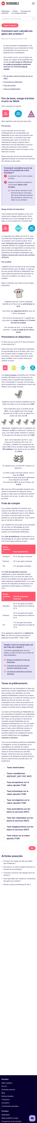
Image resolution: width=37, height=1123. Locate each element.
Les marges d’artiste (18, 13)
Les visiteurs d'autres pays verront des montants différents (18, 255)
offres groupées (10, 375)
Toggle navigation (10, 25)
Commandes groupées (10, 1106)
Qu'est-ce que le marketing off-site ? (17, 884)
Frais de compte (9, 85)
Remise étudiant (8, 1096)
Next (32, 848)
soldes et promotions (14, 64)
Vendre (15, 11)
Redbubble (5, 11)
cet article (16, 650)
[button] (33, 3)
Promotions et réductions (12, 82)
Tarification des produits (15, 243)
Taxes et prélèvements (11, 89)
